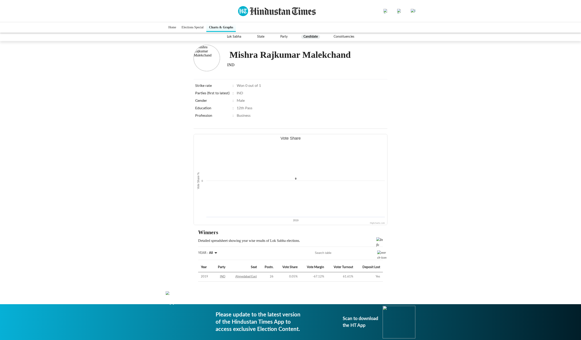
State (260, 36)
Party (284, 36)
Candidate (310, 36)
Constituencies (344, 36)
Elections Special (193, 27)
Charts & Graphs (221, 27)
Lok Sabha (234, 36)
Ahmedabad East (246, 276)
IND (222, 276)
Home (172, 27)
